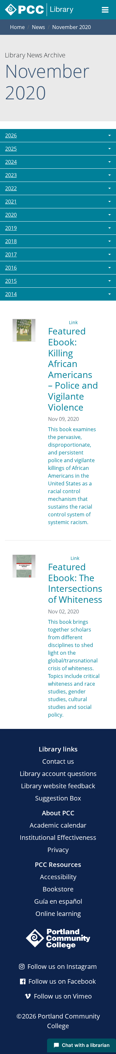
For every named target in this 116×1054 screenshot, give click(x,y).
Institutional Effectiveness (58, 837)
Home (17, 27)
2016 (11, 267)
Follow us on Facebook (61, 981)
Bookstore (58, 889)
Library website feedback (58, 785)
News (38, 27)
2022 (11, 188)
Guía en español (58, 901)
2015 (11, 280)
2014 (11, 294)
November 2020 (71, 27)
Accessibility (58, 876)
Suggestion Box (58, 798)
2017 (11, 254)
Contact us (58, 761)
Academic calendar (58, 825)
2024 (11, 161)
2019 (11, 228)
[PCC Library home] (39, 9)
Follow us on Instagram (61, 966)
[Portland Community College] (58, 939)
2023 (11, 175)
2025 (11, 148)
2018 (11, 241)
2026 (11, 135)
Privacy (58, 849)
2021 (11, 201)
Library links (58, 749)
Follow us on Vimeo (62, 996)
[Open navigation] (105, 9)
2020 (11, 214)
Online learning (58, 913)
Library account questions (58, 773)
